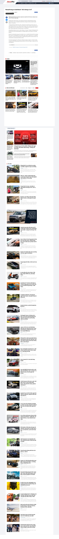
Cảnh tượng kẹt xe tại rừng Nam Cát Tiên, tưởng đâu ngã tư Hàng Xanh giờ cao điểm (28, 440)
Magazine (44, 1)
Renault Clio (20, 52)
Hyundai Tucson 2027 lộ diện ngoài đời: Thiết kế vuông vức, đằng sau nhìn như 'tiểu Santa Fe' (28, 394)
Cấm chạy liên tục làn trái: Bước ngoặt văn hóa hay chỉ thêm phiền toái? (26, 81)
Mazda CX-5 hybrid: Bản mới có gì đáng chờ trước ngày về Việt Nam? (28, 252)
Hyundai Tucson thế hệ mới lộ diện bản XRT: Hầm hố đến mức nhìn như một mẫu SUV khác (10, 110)
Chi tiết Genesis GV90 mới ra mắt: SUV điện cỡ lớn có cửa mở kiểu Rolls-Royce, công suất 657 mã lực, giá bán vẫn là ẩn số (28, 383)
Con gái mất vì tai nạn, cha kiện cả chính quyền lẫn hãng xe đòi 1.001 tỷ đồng (21, 98)
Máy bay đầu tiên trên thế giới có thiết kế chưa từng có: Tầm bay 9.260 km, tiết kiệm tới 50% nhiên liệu (28, 506)
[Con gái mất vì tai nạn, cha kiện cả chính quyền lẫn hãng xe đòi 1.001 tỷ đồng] (22, 93)
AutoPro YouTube (49, 1)
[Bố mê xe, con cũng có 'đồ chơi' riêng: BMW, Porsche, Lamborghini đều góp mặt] (13, 200)
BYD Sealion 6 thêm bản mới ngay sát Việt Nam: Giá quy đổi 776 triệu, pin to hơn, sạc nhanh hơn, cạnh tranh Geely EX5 (28, 429)
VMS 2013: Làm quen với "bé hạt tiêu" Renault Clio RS (20, 47)
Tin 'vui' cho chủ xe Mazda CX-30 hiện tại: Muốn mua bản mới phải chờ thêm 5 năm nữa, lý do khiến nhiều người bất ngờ (28, 405)
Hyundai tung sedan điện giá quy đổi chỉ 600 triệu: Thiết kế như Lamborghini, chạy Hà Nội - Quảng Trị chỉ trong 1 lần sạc (22, 111)
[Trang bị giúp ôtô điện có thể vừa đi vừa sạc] (13, 265)
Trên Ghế (31, 1)
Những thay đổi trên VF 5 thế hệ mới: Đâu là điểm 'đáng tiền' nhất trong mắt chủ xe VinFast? (9, 82)
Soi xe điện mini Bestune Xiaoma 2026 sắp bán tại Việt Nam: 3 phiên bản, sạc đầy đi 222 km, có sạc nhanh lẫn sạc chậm (28, 417)
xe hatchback (14, 52)
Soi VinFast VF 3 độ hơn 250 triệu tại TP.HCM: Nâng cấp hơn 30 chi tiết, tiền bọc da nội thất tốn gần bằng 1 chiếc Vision (28, 284)
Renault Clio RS (25, 52)
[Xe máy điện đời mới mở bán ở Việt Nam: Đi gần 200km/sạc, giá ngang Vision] (13, 276)
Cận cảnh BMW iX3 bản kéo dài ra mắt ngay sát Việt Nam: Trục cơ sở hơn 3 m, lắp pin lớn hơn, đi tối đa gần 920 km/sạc (28, 371)
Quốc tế (16, 12)
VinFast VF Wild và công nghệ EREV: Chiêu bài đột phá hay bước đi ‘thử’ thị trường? (17, 81)
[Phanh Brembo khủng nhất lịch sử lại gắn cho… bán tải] (13, 454)
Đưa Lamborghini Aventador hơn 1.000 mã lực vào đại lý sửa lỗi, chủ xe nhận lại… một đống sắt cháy (28, 350)
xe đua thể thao (33, 52)
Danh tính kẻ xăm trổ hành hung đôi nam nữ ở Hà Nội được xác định (27, 515)
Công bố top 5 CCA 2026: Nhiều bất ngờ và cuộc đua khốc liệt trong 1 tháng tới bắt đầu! (25, 147)
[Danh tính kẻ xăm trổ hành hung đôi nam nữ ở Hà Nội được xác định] (13, 518)
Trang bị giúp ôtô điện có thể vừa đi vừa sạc (28, 262)
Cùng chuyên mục (10, 87)
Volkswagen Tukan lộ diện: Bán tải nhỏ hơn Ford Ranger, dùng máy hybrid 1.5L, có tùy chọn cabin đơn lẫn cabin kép (33, 99)
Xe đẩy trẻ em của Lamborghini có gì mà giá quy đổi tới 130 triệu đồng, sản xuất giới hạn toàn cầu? (28, 484)
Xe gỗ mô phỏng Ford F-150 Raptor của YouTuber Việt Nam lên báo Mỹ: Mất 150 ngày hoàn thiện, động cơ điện (28, 495)
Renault (18, 52)
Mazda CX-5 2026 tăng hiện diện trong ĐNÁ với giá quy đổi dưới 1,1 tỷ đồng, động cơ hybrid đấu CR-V (28, 462)
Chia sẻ (36, 12)
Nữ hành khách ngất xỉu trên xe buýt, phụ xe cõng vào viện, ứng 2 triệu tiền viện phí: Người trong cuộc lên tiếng (28, 526)
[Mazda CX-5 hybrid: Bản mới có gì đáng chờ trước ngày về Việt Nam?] (13, 255)
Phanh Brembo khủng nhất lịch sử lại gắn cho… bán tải (27, 451)
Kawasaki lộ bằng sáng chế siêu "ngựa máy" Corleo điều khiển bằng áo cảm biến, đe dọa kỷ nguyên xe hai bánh (28, 473)
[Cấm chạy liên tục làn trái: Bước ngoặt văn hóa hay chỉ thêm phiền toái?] (26, 77)
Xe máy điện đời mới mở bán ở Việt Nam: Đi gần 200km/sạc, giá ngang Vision (27, 273)
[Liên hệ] (7, 22)
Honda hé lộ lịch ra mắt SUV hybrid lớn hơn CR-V (28, 306)
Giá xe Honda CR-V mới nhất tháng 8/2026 (27, 360)
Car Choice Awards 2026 (24, 1)
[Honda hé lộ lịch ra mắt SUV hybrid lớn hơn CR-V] (13, 309)
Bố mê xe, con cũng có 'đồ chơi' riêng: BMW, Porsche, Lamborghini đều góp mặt (28, 198)
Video (8, 58)
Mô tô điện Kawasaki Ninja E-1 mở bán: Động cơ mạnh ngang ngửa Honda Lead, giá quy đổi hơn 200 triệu (10, 158)
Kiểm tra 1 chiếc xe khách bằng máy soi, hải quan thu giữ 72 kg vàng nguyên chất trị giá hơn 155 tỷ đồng (10, 99)
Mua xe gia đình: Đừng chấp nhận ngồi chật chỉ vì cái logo (34, 63)
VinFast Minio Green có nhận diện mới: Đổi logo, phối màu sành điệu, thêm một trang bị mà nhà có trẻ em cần (10, 137)
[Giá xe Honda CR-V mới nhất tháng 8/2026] (13, 363)
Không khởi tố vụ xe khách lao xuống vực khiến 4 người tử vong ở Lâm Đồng (28, 166)
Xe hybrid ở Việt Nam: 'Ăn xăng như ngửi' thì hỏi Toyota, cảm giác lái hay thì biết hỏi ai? (28, 296)
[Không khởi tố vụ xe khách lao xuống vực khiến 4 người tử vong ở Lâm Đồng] (13, 169)
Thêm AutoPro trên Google (10, 13)
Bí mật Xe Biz (51, 3)
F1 (30, 52)
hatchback (28, 52)
